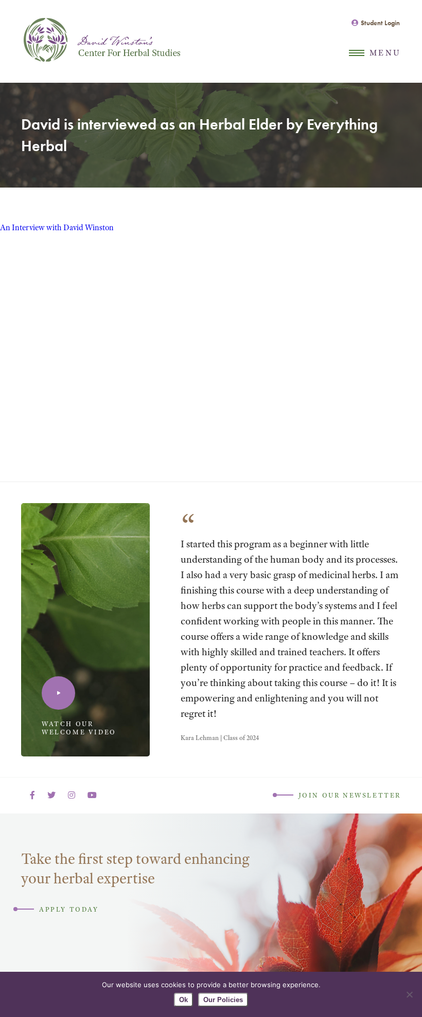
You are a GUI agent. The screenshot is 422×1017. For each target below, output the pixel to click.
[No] (409, 994)
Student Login (380, 23)
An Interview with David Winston (57, 228)
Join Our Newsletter (349, 795)
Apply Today (69, 909)
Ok (183, 1000)
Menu (385, 53)
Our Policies (223, 1000)
